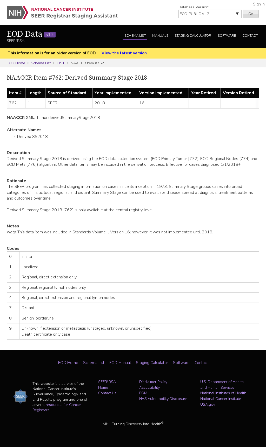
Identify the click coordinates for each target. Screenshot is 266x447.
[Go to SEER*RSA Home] (65, 12)
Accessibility (149, 387)
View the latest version (124, 53)
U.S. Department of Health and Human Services (222, 384)
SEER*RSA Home (107, 384)
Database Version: (193, 7)
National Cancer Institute (220, 398)
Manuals (160, 35)
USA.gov (207, 404)
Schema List (135, 35)
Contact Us (107, 392)
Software (227, 35)
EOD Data (30, 34)
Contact (250, 35)
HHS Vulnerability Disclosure (163, 398)
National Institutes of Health (223, 392)
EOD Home (16, 63)
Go (250, 13)
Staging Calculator (193, 35)
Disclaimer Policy (153, 381)
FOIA (143, 392)
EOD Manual (120, 362)
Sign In (259, 4)
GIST (61, 63)
